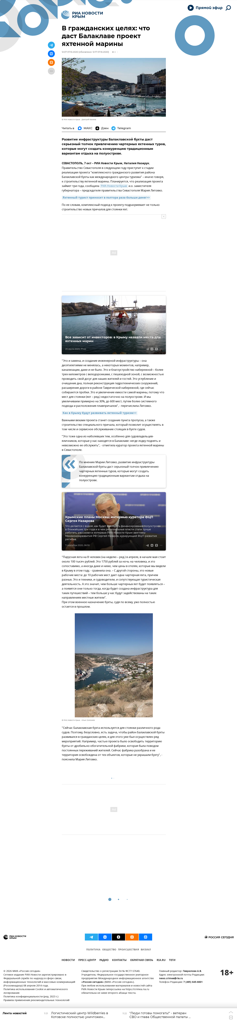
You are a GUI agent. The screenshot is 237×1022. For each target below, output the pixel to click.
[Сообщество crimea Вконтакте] (105, 937)
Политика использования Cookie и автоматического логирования (35, 991)
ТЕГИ (172, 961)
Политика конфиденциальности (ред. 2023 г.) (30, 997)
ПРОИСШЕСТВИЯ (128, 950)
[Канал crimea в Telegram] (91, 937)
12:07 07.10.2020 (70, 52)
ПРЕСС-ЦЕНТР (87, 961)
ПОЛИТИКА (93, 950)
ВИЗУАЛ (146, 950)
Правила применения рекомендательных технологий (36, 1000)
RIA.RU (161, 961)
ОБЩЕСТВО (109, 950)
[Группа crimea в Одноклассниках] (132, 937)
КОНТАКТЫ (119, 961)
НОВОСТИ (68, 961)
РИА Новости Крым (114, 186)
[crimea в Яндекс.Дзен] (118, 937)
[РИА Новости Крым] (82, 14)
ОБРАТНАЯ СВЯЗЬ (141, 961)
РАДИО (104, 961)
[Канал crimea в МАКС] (145, 937)
